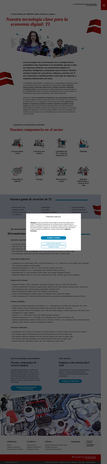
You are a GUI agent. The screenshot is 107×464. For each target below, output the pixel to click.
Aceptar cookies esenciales (53, 243)
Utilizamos (33, 222)
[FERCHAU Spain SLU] (53, 216)
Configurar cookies (53, 246)
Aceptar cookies (53, 238)
